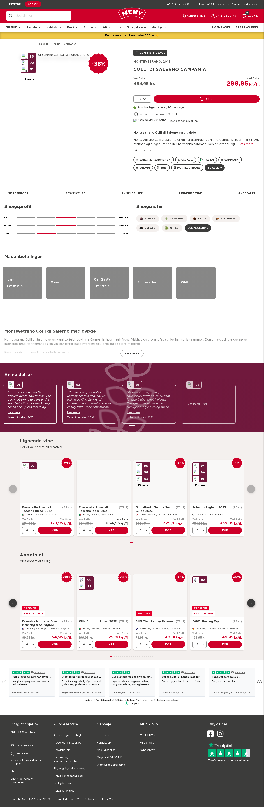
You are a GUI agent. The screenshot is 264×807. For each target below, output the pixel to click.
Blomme (150, 218)
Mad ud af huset (107, 750)
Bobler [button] (88, 27)
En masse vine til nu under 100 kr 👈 (132, 35)
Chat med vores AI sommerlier (22, 781)
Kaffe (202, 218)
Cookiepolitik (62, 750)
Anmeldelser (132, 193)
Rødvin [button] (32, 27)
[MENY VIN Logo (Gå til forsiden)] (132, 16)
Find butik (103, 735)
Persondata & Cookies (67, 743)
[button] (223, 16)
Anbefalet (247, 193)
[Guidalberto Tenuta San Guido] (160, 481)
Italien (56, 44)
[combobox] (41, 15)
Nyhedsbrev (147, 750)
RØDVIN (144, 167)
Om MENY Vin (149, 735)
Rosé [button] (70, 27)
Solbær (150, 228)
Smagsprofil (18, 193)
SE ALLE (213, 167)
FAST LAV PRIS (247, 27)
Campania (70, 44)
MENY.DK (15, 4)
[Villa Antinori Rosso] (104, 595)
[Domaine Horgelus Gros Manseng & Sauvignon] (47, 595)
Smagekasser (137, 27)
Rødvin (43, 44)
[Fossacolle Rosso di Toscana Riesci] (47, 481)
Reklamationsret (64, 791)
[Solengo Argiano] (217, 481)
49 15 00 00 (24, 753)
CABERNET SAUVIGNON (155, 159)
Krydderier (228, 218)
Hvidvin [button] (52, 27)
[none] (142, 99)
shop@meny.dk (26, 745)
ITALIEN (208, 159)
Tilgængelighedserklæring (69, 769)
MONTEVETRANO (188, 167)
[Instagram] (220, 734)
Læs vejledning (197, 228)
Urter (174, 228)
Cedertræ (176, 218)
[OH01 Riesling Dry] (217, 595)
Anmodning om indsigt (67, 735)
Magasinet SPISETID (109, 758)
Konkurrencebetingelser (68, 776)
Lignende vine (190, 193)
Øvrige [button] (157, 27)
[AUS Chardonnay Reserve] (160, 595)
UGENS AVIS (221, 27)
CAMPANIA (231, 159)
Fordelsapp (104, 743)
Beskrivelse (75, 193)
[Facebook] (210, 734)
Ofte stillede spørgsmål (111, 765)
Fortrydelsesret (63, 783)
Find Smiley (147, 743)
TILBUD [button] (11, 27)
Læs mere (246, 144)
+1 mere (29, 79)
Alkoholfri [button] (110, 27)
